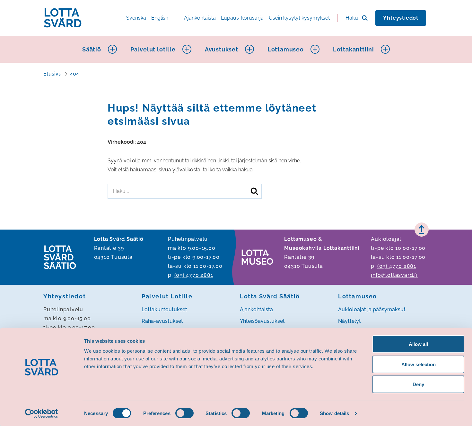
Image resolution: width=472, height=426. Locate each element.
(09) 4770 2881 (193, 275)
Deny (418, 384)
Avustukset (221, 49)
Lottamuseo (285, 49)
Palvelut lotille (153, 49)
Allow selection (418, 364)
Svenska (136, 18)
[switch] (184, 413)
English (159, 18)
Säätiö (91, 49)
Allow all (418, 344)
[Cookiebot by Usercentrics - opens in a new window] (41, 413)
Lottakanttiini (353, 49)
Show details (334, 413)
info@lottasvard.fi (394, 275)
